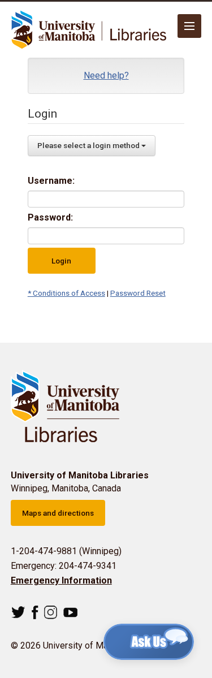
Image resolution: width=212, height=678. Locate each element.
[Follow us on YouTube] (70, 612)
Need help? (106, 75)
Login (61, 260)
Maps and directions (58, 512)
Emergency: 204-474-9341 (63, 565)
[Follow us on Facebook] (35, 612)
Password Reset (138, 292)
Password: (50, 217)
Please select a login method (89, 145)
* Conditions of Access (66, 292)
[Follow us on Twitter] (18, 612)
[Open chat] (148, 642)
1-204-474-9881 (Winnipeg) (66, 551)
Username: (51, 180)
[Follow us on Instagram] (51, 612)
